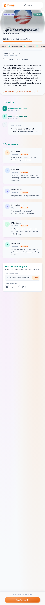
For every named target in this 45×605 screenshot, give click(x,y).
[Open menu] (39, 5)
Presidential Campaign (24, 91)
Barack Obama (9, 91)
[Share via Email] (23, 287)
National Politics (9, 14)
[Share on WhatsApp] (18, 287)
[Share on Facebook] (7, 287)
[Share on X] (12, 287)
